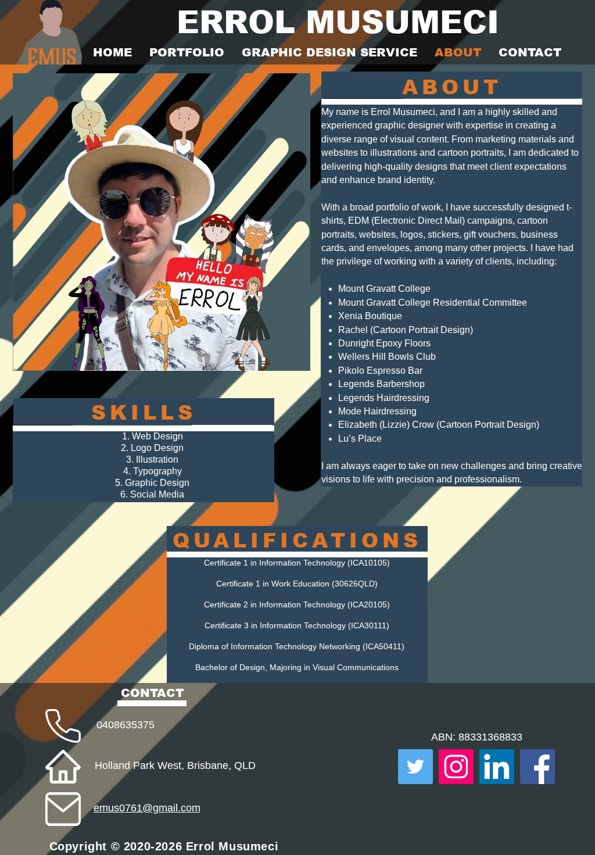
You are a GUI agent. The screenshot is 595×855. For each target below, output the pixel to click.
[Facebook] (537, 766)
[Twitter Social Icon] (415, 766)
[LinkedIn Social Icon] (496, 766)
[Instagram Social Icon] (456, 766)
